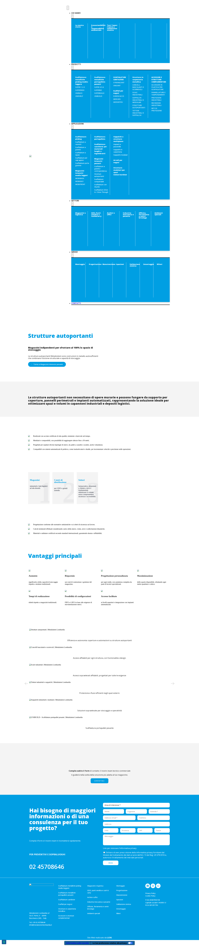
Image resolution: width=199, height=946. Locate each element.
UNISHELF (79, 96)
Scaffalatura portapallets (99, 138)
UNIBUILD (98, 96)
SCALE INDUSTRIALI (137, 93)
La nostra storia (79, 26)
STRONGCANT (118, 82)
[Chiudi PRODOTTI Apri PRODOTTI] (72, 68)
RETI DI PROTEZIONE (156, 109)
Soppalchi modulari (120, 155)
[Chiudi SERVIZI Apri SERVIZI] (72, 255)
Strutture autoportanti (99, 175)
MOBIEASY (79, 181)
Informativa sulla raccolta (77, 943)
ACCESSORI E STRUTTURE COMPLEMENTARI (158, 79)
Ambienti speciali (159, 214)
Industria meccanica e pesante (128, 214)
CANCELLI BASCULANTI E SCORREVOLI (138, 87)
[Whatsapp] (158, 886)
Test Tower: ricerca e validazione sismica (112, 27)
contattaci (99, 781)
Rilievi (159, 264)
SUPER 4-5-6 (99, 87)
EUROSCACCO (118, 96)
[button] (26, 683)
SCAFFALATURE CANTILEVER (119, 78)
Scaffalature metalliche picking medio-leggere (81, 80)
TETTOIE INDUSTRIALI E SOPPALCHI (138, 112)
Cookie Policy (150, 896)
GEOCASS (117, 99)
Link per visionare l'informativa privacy (119, 848)
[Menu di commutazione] (68, 8)
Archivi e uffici (111, 214)
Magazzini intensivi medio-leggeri (81, 173)
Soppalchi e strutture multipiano (118, 139)
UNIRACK (78, 93)
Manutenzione (108, 264)
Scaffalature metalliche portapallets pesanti (99, 80)
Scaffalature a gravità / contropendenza (100, 168)
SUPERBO (98, 90)
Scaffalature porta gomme (82, 164)
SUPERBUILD (99, 93)
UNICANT (117, 85)
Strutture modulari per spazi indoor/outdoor (120, 171)
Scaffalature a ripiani (80, 153)
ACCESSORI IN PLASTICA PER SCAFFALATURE (157, 87)
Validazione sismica (135, 265)
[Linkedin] (147, 886)
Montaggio (80, 264)
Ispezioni (120, 264)
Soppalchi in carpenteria (117, 150)
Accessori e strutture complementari (66, 917)
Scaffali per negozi (118, 92)
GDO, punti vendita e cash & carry (98, 891)
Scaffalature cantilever (66, 899)
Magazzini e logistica (80, 214)
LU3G (109, 937)
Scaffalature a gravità (80, 148)
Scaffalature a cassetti (80, 143)
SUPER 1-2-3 (80, 87)
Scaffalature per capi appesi (81, 159)
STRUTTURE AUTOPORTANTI (138, 106)
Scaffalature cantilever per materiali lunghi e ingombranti (100, 149)
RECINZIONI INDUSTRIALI (156, 104)
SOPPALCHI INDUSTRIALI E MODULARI (138, 100)
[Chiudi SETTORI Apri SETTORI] (72, 204)
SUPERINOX (79, 90)
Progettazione (95, 264)
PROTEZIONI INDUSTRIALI (156, 99)
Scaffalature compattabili (99, 180)
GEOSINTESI (118, 102)
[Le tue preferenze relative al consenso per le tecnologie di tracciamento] (4, 942)
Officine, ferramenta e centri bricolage (144, 215)
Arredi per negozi (117, 161)
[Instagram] (153, 886)
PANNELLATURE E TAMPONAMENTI (158, 93)
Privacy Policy (150, 893)
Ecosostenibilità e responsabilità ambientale (98, 27)
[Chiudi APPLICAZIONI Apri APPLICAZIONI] (72, 127)
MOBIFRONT (80, 184)
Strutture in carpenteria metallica (137, 79)
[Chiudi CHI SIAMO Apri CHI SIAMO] (72, 16)
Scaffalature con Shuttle (100, 185)
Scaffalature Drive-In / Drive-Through (101, 191)
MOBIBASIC (79, 178)
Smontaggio (148, 264)
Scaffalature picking (80, 138)
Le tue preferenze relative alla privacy (110, 943)
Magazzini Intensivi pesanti (98, 161)
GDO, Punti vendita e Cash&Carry (96, 214)
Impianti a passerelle (117, 145)
